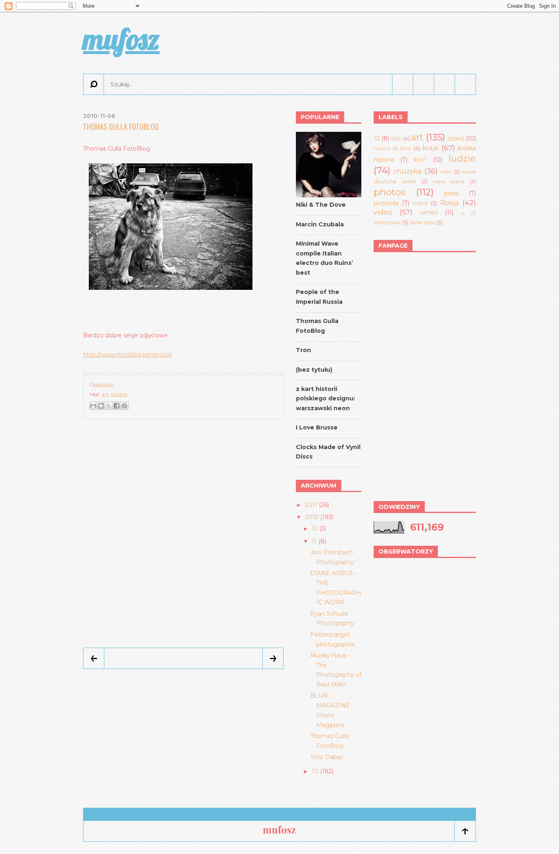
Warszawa (387, 222)
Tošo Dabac (326, 757)
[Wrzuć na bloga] (101, 406)
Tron (303, 350)
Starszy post (272, 658)
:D (377, 138)
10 (315, 771)
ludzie (462, 158)
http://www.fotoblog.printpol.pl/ (127, 354)
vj (462, 213)
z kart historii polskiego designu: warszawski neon (325, 398)
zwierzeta (422, 222)
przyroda (386, 203)
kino (405, 148)
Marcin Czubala (320, 224)
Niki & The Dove (321, 204)
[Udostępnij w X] (109, 406)
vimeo (429, 212)
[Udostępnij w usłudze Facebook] (117, 406)
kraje (430, 148)
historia (382, 148)
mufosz (121, 39)
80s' (396, 139)
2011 (311, 504)
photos (119, 394)
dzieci (456, 138)
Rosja (449, 203)
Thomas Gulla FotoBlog (121, 126)
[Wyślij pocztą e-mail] (93, 406)
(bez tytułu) (314, 369)
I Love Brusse (317, 427)
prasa (451, 193)
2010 (312, 517)
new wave (448, 181)
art (104, 394)
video (383, 212)
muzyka (408, 171)
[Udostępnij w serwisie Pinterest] (124, 406)
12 (315, 528)
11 (314, 541)
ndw (446, 172)
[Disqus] (183, 534)
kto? (420, 159)
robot (420, 203)
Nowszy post (93, 658)
